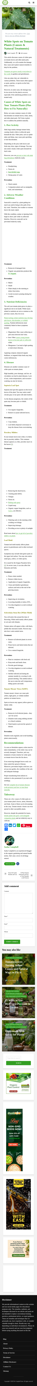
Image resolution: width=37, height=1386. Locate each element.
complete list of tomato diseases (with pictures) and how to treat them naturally (17, 787)
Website (6, 931)
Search (18, 1063)
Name (6, 916)
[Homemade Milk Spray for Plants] (18, 1036)
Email (6, 924)
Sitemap (6, 1371)
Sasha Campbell (11, 53)
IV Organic (12, 273)
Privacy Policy (8, 1348)
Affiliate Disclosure (9, 1362)
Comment (6, 891)
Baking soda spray (14, 502)
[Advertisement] (18, 243)
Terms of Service (9, 1353)
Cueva (10, 511)
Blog (4, 1339)
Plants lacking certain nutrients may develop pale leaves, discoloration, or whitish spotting (18, 320)
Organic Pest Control (12, 991)
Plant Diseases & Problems (14, 957)
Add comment (23, 53)
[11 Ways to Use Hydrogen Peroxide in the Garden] (18, 1002)
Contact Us (7, 1366)
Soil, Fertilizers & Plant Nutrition (16, 996)
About (5, 1344)
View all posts (10, 863)
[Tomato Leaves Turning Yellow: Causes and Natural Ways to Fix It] (18, 969)
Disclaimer (6, 1357)
